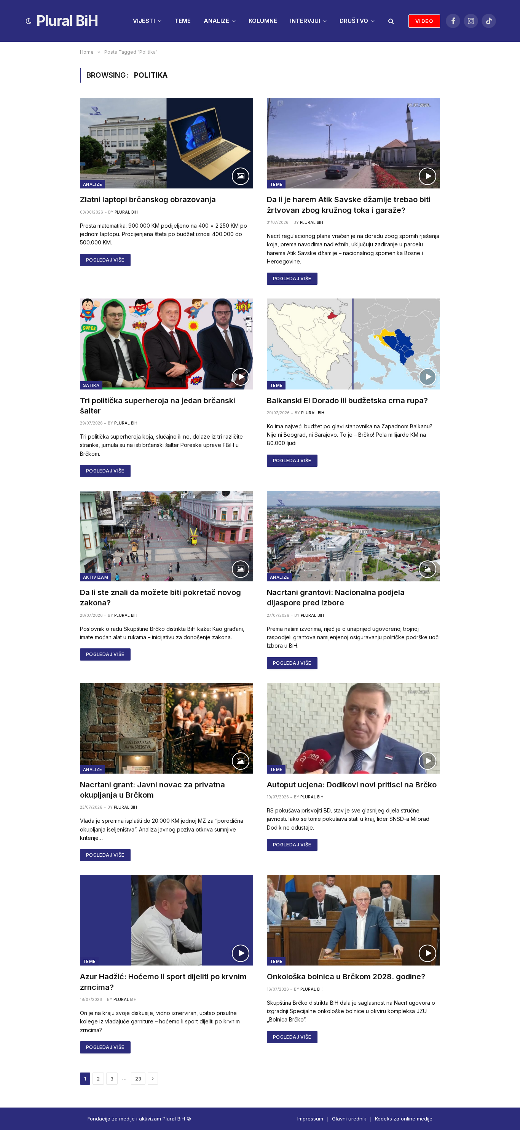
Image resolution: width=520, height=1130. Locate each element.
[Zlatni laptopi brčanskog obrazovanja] (166, 143)
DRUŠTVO (354, 20)
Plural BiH (126, 212)
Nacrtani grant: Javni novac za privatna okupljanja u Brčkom (152, 790)
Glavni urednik (349, 1119)
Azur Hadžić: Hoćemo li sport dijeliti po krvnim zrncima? (163, 981)
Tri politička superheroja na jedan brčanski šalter (157, 405)
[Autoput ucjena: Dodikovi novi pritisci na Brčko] (353, 728)
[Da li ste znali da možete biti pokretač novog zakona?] (166, 536)
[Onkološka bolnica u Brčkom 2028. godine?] (353, 920)
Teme (276, 184)
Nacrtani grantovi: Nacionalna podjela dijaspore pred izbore (336, 597)
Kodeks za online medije (403, 1119)
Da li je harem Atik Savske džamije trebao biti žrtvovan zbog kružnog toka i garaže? (349, 204)
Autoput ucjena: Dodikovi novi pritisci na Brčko (352, 784)
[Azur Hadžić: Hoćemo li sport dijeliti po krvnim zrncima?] (166, 920)
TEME (182, 20)
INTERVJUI (305, 20)
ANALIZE (216, 20)
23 (138, 1079)
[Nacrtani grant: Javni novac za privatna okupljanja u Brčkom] (166, 728)
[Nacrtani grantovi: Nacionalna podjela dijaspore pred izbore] (353, 536)
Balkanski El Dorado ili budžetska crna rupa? (347, 400)
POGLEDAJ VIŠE (105, 260)
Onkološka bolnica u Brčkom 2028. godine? (346, 976)
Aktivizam (95, 577)
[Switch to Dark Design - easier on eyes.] (28, 21)
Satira (91, 385)
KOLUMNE (263, 20)
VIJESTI (144, 20)
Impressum (310, 1119)
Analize (92, 184)
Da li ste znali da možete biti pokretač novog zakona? (160, 597)
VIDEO (424, 21)
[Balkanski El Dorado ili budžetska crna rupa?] (353, 343)
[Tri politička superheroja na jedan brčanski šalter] (166, 343)
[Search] (390, 21)
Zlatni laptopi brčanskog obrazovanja (148, 199)
